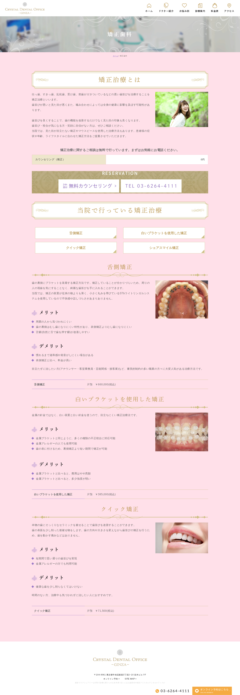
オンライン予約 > (111, 679)
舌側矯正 (75, 233)
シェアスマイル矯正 (164, 247)
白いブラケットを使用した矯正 (164, 233)
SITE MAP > (131, 679)
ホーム (115, 56)
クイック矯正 (76, 247)
